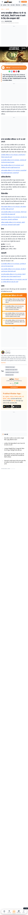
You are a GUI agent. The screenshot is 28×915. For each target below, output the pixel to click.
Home (2, 9)
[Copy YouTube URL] (14, 71)
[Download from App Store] (16, 406)
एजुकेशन (7, 396)
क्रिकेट (4, 398)
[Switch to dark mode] (20, 2)
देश (3, 396)
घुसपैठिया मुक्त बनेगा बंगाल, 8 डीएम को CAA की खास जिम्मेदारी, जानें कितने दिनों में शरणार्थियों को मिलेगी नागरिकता (14, 455)
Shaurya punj (8, 21)
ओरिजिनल (24, 5)
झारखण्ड (4, 5)
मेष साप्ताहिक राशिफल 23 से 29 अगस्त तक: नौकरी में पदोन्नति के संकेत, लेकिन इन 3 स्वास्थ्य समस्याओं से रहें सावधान (14, 307)
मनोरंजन (12, 396)
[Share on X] (18, 71)
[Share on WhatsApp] (9, 71)
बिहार (8, 5)
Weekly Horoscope (10, 367)
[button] (14, 54)
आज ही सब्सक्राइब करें (14, 387)
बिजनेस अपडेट (18, 396)
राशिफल (9, 398)
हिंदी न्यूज (13, 401)
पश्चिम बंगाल (18, 5)
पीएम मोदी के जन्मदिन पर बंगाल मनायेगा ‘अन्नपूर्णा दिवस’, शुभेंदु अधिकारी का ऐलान (14, 438)
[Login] (14, 912)
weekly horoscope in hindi (12, 372)
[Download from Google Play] (7, 406)
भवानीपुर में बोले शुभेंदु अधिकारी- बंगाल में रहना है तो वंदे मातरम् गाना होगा (14, 444)
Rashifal (7, 9)
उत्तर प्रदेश (13, 5)
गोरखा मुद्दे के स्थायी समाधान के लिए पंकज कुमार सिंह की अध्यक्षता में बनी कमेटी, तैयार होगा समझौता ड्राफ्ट (15, 462)
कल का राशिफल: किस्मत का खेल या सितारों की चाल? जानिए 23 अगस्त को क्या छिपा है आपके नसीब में (15, 300)
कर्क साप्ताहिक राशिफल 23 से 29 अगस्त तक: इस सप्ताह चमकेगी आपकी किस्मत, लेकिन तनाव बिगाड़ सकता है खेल (15, 321)
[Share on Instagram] (16, 71)
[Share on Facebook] (12, 71)
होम (1, 5)
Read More (3, 362)
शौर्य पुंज (8, 353)
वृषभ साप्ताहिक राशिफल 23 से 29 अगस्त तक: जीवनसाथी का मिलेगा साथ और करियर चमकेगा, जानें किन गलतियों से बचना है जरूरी (15, 314)
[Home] (8, 2)
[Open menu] (2, 2)
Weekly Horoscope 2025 (11, 369)
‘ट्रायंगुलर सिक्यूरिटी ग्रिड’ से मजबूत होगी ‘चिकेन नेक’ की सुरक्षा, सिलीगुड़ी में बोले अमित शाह (14, 449)
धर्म (23, 396)
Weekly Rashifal (9, 375)
